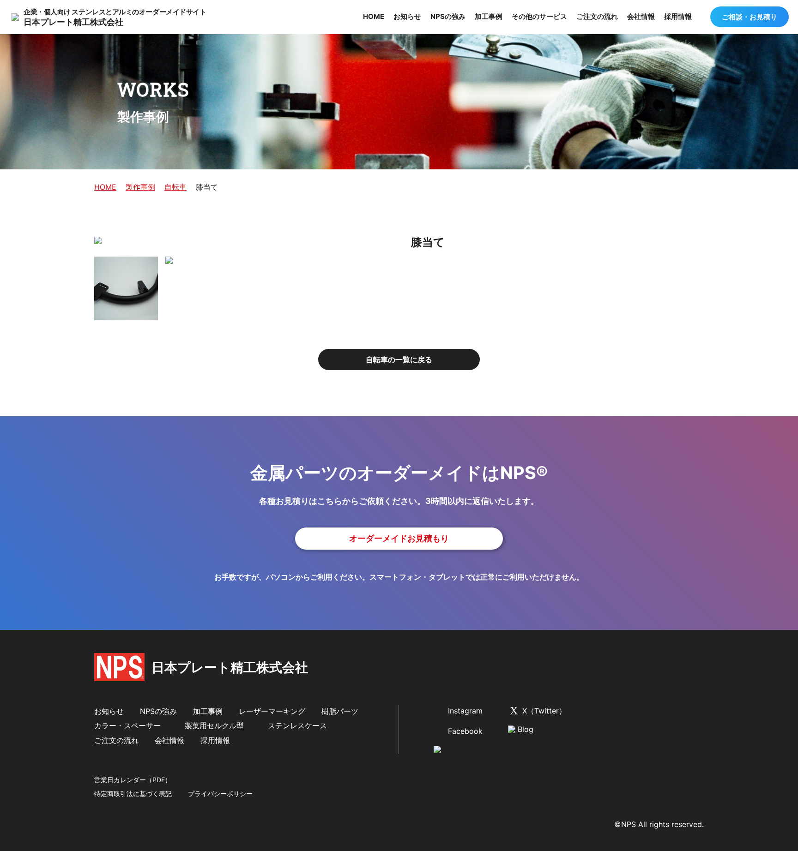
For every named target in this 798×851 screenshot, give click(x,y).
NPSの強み (448, 16)
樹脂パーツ (339, 711)
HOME (373, 16)
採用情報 (678, 16)
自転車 (175, 187)
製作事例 (140, 187)
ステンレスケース (297, 725)
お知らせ (407, 16)
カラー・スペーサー (127, 725)
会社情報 (641, 16)
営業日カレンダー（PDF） (132, 780)
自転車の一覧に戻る (399, 359)
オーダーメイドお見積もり (399, 538)
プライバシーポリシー (220, 793)
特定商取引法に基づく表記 (133, 793)
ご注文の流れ (597, 16)
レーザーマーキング (272, 711)
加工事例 (488, 16)
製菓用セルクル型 (214, 725)
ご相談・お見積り (749, 16)
